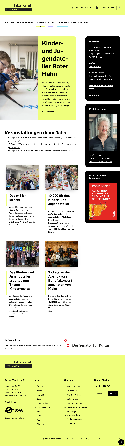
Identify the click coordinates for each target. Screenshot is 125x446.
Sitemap (40, 424)
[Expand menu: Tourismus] (68, 22)
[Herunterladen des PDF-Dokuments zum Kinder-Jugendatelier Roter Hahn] (103, 201)
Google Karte (95, 67)
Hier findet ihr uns (75, 387)
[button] (119, 8)
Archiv (39, 420)
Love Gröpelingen (79, 22)
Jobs (39, 399)
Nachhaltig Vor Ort (45, 408)
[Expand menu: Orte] (53, 22)
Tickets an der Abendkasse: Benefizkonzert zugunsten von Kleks (60, 281)
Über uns (41, 387)
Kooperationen (43, 403)
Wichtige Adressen (75, 395)
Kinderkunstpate (74, 419)
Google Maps (10, 402)
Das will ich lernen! (17, 198)
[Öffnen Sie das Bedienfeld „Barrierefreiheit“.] (121, 442)
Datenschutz (102, 439)
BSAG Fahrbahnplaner (15, 418)
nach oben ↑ (115, 439)
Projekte (40, 22)
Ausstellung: (35, 138)
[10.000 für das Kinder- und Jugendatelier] (61, 177)
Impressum (90, 439)
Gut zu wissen (73, 399)
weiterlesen (49, 112)
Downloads (72, 391)
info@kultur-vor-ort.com (15, 396)
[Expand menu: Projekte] (45, 22)
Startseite (9, 22)
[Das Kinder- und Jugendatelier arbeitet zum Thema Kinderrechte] (22, 254)
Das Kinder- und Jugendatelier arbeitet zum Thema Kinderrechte (21, 281)
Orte (50, 22)
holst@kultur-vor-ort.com (100, 162)
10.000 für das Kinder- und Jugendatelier (59, 200)
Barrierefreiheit (78, 439)
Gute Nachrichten (74, 403)
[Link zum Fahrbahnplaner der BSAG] (14, 410)
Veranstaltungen (25, 22)
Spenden (71, 423)
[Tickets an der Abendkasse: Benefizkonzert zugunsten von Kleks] (61, 254)
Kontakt (40, 395)
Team (39, 391)
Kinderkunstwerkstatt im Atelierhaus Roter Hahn (51, 151)
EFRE (39, 416)
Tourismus (62, 22)
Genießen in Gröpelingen (78, 408)
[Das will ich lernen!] (22, 177)
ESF (39, 412)
